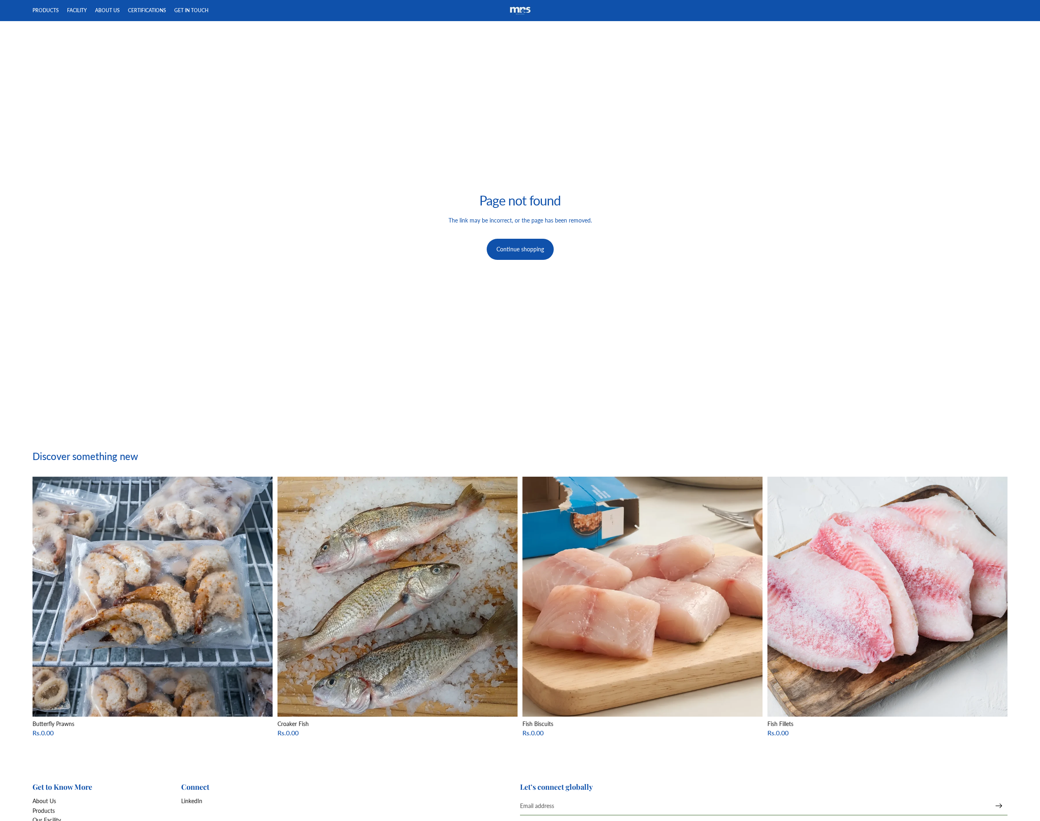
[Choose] (260, 704)
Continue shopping (520, 249)
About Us (44, 800)
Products (43, 810)
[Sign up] (999, 806)
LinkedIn (191, 800)
